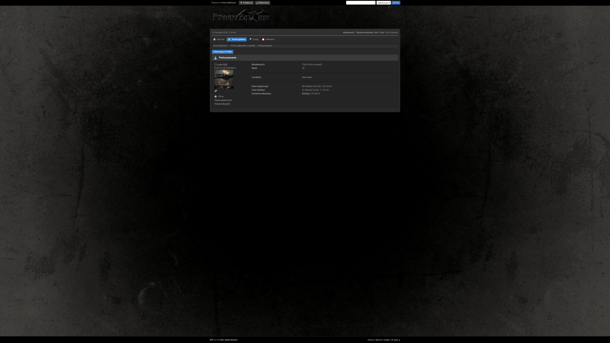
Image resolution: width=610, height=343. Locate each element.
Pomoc (370, 340)
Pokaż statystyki (222, 103)
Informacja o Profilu (222, 51)
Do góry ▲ (395, 340)
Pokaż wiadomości (223, 100)
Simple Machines (231, 340)
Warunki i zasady (382, 340)
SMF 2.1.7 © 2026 (217, 340)
